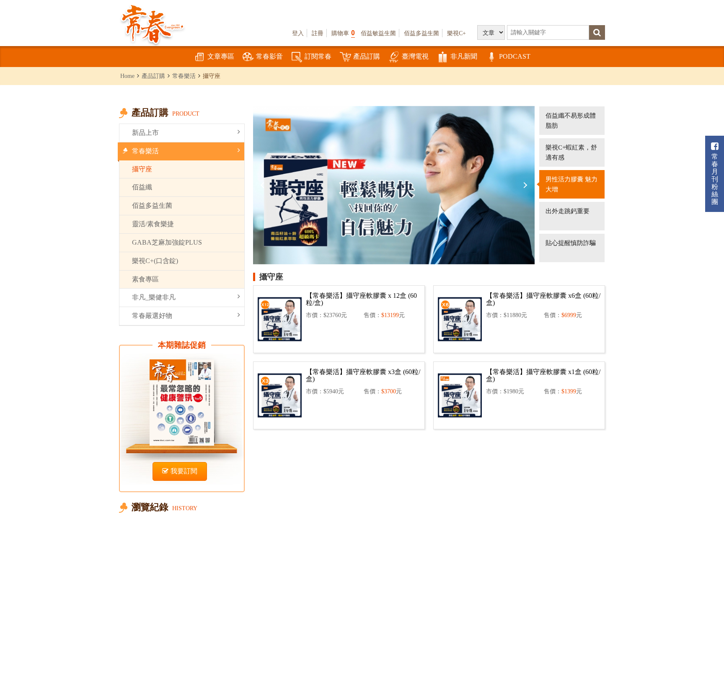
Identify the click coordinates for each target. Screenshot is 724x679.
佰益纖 (142, 187)
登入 (298, 33)
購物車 (343, 32)
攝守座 (142, 169)
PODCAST (514, 56)
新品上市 (145, 132)
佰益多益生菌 (421, 33)
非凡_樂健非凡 (154, 297)
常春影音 (269, 56)
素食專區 (145, 279)
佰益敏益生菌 (378, 33)
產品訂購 (366, 56)
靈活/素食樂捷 (153, 223)
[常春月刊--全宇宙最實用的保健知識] (152, 23)
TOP (699, 647)
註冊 (317, 33)
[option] (394, 185)
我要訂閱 (184, 471)
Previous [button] (263, 185)
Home (127, 75)
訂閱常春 (318, 56)
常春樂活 (184, 75)
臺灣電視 (415, 56)
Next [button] (524, 185)
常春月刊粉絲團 (714, 179)
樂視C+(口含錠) (155, 260)
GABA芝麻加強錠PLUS (167, 242)
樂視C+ (456, 33)
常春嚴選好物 (152, 315)
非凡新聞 (463, 56)
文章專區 (220, 56)
